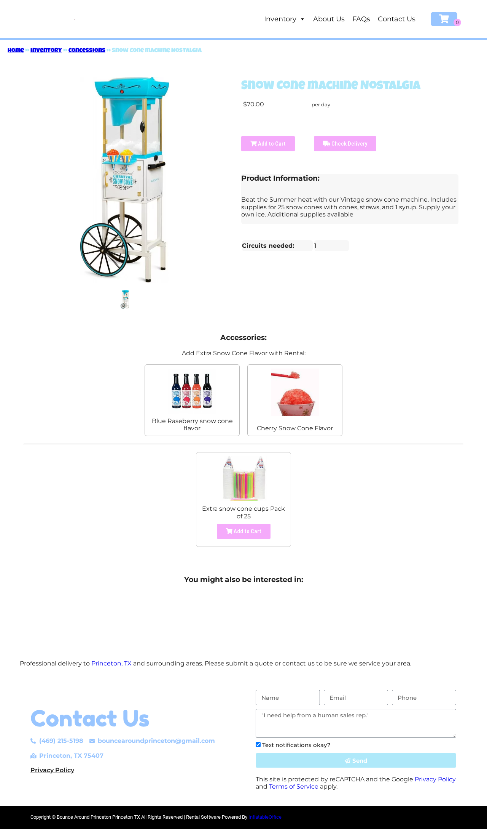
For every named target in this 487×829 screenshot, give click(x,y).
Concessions (86, 51)
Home (16, 51)
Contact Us (396, 19)
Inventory (280, 19)
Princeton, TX (111, 663)
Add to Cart (271, 143)
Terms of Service (293, 786)
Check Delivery (348, 143)
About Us (329, 19)
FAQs (361, 19)
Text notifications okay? (296, 745)
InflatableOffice (265, 817)
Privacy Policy (52, 770)
